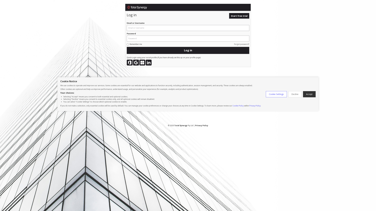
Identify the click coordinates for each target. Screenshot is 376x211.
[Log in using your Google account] (136, 62)
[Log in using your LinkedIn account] (149, 62)
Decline (294, 94)
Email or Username (136, 23)
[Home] (140, 8)
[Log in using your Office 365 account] (130, 62)
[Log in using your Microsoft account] (142, 62)
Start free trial (239, 15)
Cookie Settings (276, 94)
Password (131, 33)
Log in (188, 50)
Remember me (136, 44)
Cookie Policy (238, 105)
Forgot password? (241, 44)
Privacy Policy (255, 105)
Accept (309, 94)
